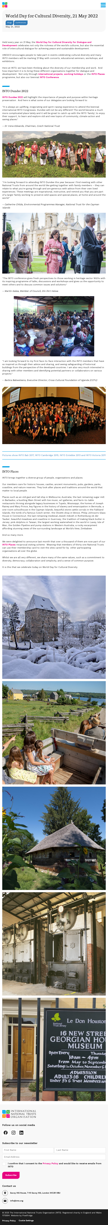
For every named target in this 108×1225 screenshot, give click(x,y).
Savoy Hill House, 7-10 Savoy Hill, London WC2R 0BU (35, 1193)
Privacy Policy (50, 1164)
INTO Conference (49, 77)
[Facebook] (5, 1132)
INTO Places (98, 74)
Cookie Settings (26, 1221)
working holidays (73, 74)
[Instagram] (13, 1132)
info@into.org (16, 1201)
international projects (50, 74)
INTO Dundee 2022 (12, 97)
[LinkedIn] (21, 1132)
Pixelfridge (27, 1216)
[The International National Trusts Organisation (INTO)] (54, 4)
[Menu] (103, 4)
